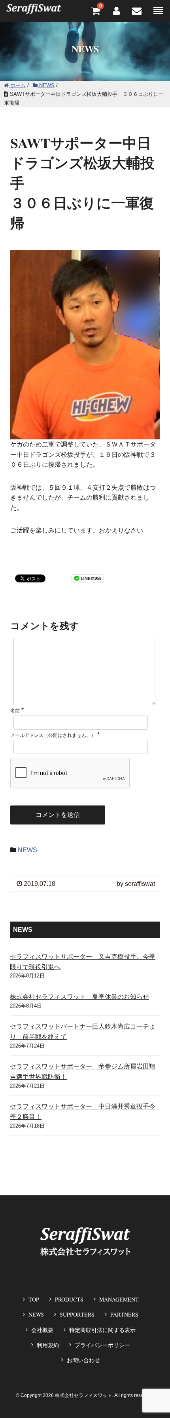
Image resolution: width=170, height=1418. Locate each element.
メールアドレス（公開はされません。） (53, 735)
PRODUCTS (69, 1299)
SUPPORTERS (77, 1314)
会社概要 (42, 1330)
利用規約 (48, 1345)
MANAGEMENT (119, 1299)
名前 (15, 711)
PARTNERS (124, 1314)
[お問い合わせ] (136, 11)
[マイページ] (116, 11)
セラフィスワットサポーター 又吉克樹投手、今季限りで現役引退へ (82, 961)
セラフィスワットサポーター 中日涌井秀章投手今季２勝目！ (82, 1111)
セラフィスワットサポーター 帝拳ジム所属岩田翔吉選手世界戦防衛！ (82, 1071)
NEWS (27, 850)
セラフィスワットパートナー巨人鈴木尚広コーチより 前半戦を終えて (82, 1031)
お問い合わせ (83, 1360)
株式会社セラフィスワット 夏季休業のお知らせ (79, 996)
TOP (33, 1299)
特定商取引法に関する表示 (102, 1330)
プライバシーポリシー (102, 1345)
